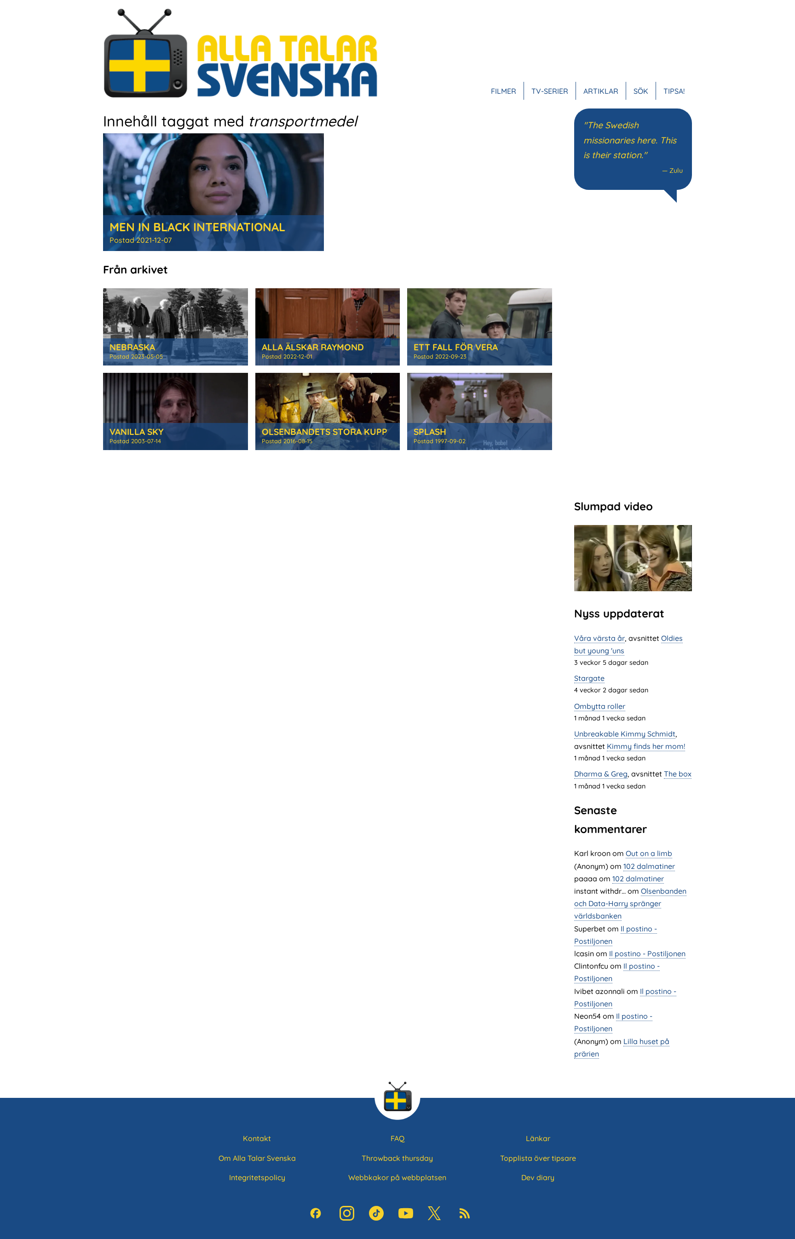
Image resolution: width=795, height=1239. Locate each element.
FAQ (397, 1138)
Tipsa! (674, 91)
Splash (430, 431)
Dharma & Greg (601, 773)
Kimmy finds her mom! (646, 746)
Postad (140, 240)
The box (677, 773)
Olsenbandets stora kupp (324, 431)
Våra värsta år (599, 638)
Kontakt (257, 1138)
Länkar (538, 1138)
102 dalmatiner (649, 866)
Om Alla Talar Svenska (257, 1158)
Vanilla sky (136, 431)
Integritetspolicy (257, 1177)
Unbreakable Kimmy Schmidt (624, 733)
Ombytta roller (599, 706)
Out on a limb (649, 853)
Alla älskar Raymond (313, 347)
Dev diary (537, 1177)
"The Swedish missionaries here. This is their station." (629, 140)
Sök (641, 91)
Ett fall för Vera (456, 347)
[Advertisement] (633, 350)
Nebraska (132, 347)
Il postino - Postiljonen (647, 953)
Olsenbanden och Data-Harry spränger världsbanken (630, 903)
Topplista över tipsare (538, 1158)
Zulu (676, 170)
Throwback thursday (397, 1158)
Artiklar (600, 91)
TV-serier (549, 91)
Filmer (503, 91)
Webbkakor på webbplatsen (397, 1177)
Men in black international (197, 226)
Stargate (589, 678)
